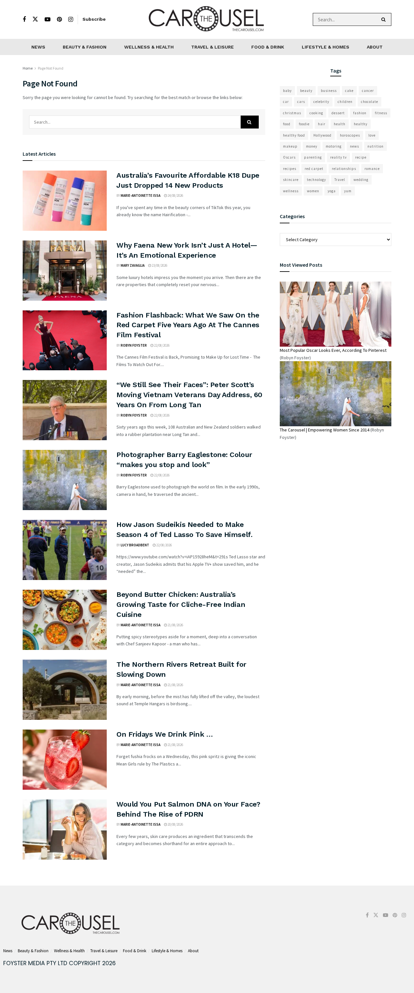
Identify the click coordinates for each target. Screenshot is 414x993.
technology (316, 179)
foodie (304, 124)
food (286, 124)
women (313, 191)
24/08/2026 (175, 195)
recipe (360, 157)
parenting (313, 157)
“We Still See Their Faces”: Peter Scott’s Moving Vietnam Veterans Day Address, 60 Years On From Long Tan (189, 395)
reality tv (338, 157)
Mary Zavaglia (133, 265)
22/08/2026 (161, 345)
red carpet (314, 168)
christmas (292, 113)
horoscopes (350, 135)
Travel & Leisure (212, 47)
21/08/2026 (175, 625)
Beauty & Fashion (84, 47)
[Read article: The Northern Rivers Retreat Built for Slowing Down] (65, 690)
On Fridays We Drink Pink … (164, 734)
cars (301, 101)
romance (372, 168)
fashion (359, 113)
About (375, 47)
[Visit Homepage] (207, 19)
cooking (316, 113)
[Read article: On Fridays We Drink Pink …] (65, 760)
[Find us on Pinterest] (59, 19)
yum (348, 191)
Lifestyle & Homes (325, 47)
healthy (360, 124)
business (329, 90)
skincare (291, 179)
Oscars (289, 157)
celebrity (321, 101)
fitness (381, 113)
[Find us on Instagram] (70, 19)
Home (28, 68)
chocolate (369, 101)
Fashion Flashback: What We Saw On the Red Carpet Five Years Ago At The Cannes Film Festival (187, 325)
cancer (368, 90)
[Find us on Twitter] (35, 19)
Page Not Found (50, 68)
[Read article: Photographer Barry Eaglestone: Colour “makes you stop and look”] (65, 480)
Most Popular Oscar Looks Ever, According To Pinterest (333, 350)
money (311, 146)
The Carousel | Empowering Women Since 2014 (324, 430)
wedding (361, 179)
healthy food (294, 135)
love (372, 135)
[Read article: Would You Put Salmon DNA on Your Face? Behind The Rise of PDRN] (65, 829)
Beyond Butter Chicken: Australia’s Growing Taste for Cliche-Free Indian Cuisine (180, 604)
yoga (332, 191)
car (286, 101)
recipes (289, 168)
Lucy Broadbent (135, 545)
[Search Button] (384, 19)
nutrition (375, 146)
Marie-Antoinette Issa (140, 195)
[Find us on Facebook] (24, 19)
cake (349, 90)
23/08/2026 (159, 265)
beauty (306, 90)
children (345, 101)
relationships (344, 168)
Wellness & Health (149, 47)
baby (287, 90)
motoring (334, 146)
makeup (290, 146)
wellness (291, 191)
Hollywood (322, 135)
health (339, 124)
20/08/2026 (175, 824)
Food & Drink (267, 47)
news (354, 146)
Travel (339, 179)
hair (321, 124)
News (38, 47)
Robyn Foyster (134, 345)
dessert (338, 113)
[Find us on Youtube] (47, 19)
